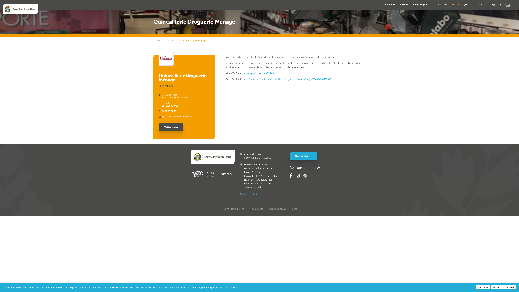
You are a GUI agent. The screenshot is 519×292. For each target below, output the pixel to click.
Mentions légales (277, 208)
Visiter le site (171, 127)
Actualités (478, 5)
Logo (294, 208)
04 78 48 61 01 (251, 193)
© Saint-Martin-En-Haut (233, 208)
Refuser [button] (496, 287)
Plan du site (257, 208)
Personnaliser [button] (482, 287)
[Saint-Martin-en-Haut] (20, 9)
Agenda (466, 5)
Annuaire (455, 5)
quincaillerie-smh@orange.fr (176, 116)
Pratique (404, 5)
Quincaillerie (166, 86)
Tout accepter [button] (508, 287)
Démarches (442, 5)
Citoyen (390, 5)
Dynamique (420, 5)
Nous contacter (303, 156)
